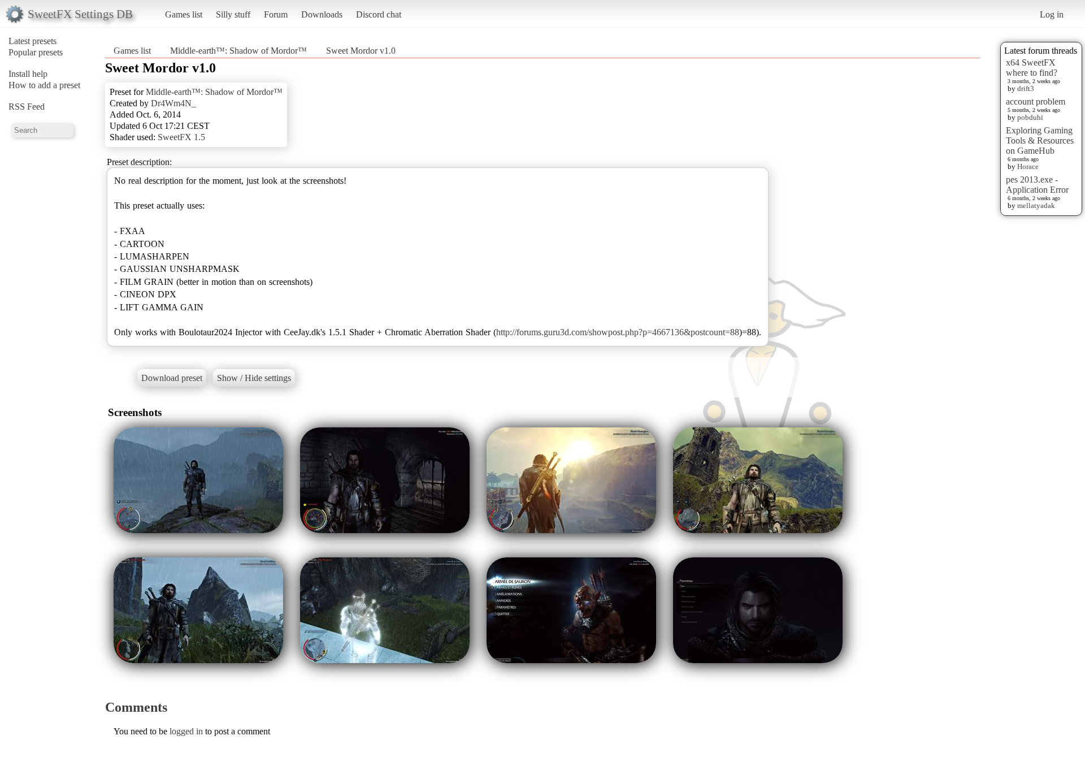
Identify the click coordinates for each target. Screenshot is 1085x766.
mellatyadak (1036, 205)
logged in (186, 731)
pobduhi (1030, 117)
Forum (276, 14)
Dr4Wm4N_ (173, 103)
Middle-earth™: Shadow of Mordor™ (238, 50)
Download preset (171, 378)
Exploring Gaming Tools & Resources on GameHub (1040, 140)
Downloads (321, 14)
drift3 (1025, 88)
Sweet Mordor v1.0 (361, 50)
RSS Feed (26, 106)
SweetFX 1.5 (181, 137)
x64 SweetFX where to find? (1031, 67)
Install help (27, 74)
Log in (1052, 14)
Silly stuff (233, 14)
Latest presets (32, 41)
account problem (1035, 101)
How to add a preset (44, 85)
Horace (1028, 166)
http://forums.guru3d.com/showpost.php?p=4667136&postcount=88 (617, 332)
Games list (183, 14)
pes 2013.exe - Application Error (1037, 184)
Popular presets (35, 52)
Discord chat (378, 14)
